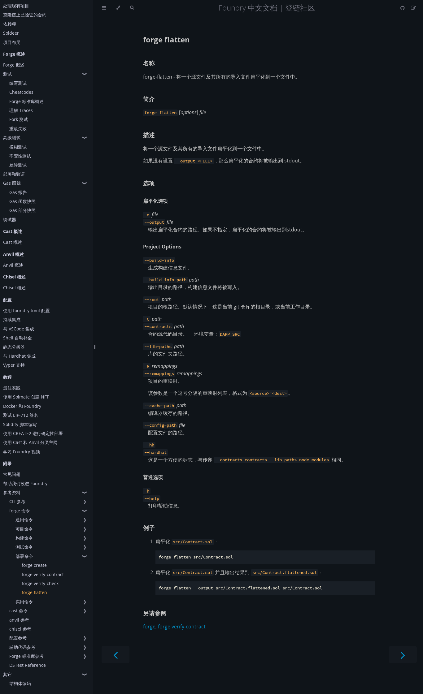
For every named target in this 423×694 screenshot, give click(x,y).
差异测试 (18, 165)
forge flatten (34, 592)
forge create (34, 565)
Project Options (162, 246)
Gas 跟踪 (12, 183)
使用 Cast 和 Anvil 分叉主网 (30, 442)
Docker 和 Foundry (22, 406)
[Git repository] (403, 7)
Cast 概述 (12, 242)
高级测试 (11, 137)
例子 (149, 528)
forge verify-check (40, 583)
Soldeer (11, 33)
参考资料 (11, 492)
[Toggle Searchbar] (132, 7)
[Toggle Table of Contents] (104, 7)
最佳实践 (11, 388)
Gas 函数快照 (22, 201)
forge (149, 626)
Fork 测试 (18, 119)
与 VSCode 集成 (18, 329)
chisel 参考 (20, 629)
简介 (149, 99)
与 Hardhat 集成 (19, 356)
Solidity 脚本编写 (20, 424)
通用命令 (24, 520)
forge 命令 (19, 511)
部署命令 (24, 556)
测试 (7, 74)
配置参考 (18, 638)
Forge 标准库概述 (26, 101)
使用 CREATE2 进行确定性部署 (33, 433)
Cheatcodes (21, 92)
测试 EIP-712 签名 (20, 415)
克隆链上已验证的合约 (24, 15)
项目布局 (11, 42)
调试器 (9, 219)
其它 (7, 674)
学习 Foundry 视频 (21, 452)
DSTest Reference (27, 665)
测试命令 (24, 547)
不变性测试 (20, 156)
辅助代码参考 (22, 647)
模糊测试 (18, 147)
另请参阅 (155, 613)
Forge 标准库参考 (26, 656)
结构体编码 (20, 683)
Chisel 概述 (14, 288)
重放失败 (18, 128)
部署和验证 (14, 174)
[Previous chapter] (115, 654)
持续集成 (11, 319)
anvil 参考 (19, 620)
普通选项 (153, 477)
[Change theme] (118, 7)
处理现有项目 (16, 6)
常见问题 (11, 474)
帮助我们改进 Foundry (25, 483)
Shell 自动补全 (17, 338)
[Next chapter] (403, 654)
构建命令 (24, 538)
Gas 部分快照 (22, 210)
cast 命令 (18, 611)
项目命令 (24, 529)
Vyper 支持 (14, 365)
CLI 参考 (17, 501)
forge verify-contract (43, 574)
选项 (149, 183)
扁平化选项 (155, 200)
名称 (149, 63)
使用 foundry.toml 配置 (26, 310)
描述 (149, 135)
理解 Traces (21, 110)
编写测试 (18, 83)
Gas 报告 (18, 192)
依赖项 (9, 24)
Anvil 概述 (13, 265)
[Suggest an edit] (413, 7)
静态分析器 (14, 347)
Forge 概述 (13, 65)
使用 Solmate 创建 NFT (26, 397)
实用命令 (24, 602)
